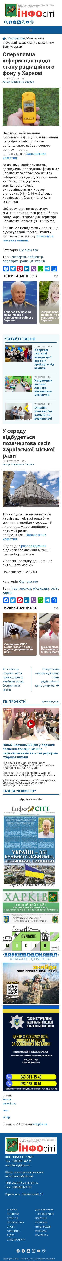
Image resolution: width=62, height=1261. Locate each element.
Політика (13, 1213)
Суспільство (16, 38)
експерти (18, 257)
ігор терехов (21, 588)
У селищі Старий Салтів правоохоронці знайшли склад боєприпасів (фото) (13, 679)
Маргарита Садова (22, 81)
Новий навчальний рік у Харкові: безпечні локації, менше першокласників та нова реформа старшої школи (30, 751)
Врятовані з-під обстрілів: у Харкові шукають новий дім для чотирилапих (29, 774)
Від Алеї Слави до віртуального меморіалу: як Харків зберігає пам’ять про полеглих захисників (28, 765)
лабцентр (35, 257)
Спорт (11, 1226)
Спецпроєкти (16, 1239)
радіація (26, 261)
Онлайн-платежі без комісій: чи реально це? (43, 413)
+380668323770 (21, 1187)
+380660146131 (21, 1161)
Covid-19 (12, 1218)
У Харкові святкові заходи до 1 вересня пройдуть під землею (44, 359)
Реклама (41, 1231)
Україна (12, 1209)
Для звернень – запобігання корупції (44, 1214)
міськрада (41, 588)
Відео (11, 1235)
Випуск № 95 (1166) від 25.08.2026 (31, 884)
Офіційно (13, 1231)
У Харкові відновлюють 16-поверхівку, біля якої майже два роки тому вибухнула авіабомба (29, 782)
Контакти (42, 1235)
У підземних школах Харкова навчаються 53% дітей (43, 388)
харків (40, 261)
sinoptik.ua (40, 1124)
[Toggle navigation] (31, 30)
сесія (54, 588)
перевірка (10, 261)
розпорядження (33, 546)
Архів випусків (50, 701)
